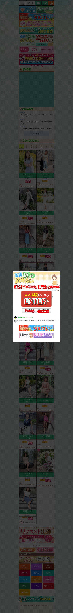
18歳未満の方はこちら (25, 317)
